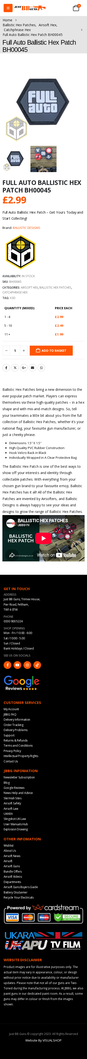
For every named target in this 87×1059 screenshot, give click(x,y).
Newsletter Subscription (19, 777)
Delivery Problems (16, 730)
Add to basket (54, 350)
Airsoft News (12, 856)
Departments (12, 882)
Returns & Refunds (16, 740)
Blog (7, 783)
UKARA (8, 814)
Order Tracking (13, 725)
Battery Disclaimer (16, 892)
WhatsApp (41, 368)
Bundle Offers (13, 871)
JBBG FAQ (10, 714)
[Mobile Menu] (8, 8)
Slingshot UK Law (15, 819)
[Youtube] (17, 665)
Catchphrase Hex (15, 292)
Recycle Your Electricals (19, 897)
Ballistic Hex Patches (55, 287)
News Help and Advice (18, 793)
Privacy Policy (12, 751)
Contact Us (11, 761)
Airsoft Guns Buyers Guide (21, 887)
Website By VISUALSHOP (43, 1040)
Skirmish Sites (13, 798)
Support (9, 735)
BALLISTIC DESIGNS (26, 227)
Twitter (15, 368)
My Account (11, 709)
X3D (12, 298)
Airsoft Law (11, 809)
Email (32, 368)
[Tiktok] (37, 665)
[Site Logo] (30, 8)
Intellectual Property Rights (21, 756)
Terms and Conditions (18, 745)
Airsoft (8, 861)
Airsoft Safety (12, 803)
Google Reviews (14, 788)
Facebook (6, 368)
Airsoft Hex (29, 287)
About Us (10, 851)
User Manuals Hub (16, 824)
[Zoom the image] (22, 677)
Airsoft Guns (12, 866)
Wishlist (9, 845)
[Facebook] (7, 665)
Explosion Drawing (16, 829)
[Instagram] (27, 665)
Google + (24, 368)
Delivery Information (17, 719)
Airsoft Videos (13, 877)
